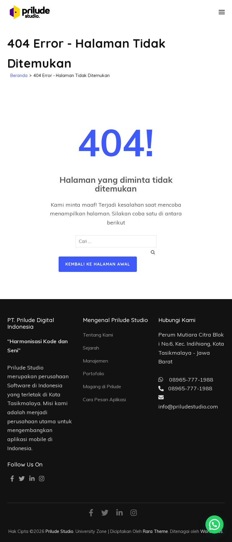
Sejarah (91, 348)
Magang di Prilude (102, 386)
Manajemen (95, 361)
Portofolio (93, 373)
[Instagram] (41, 479)
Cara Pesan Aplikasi (104, 399)
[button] (214, 524)
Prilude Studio (59, 531)
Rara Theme (155, 531)
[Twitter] (22, 479)
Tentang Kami (98, 335)
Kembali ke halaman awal (97, 264)
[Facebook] (12, 479)
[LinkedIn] (32, 479)
